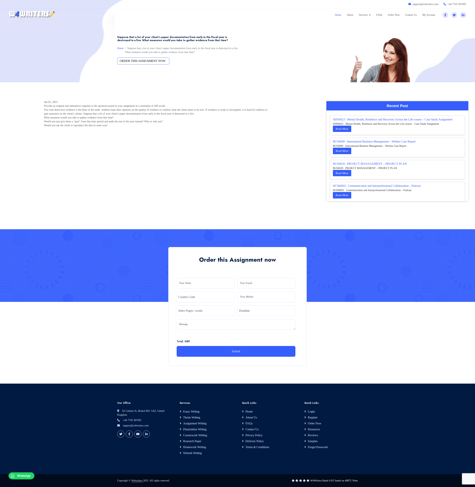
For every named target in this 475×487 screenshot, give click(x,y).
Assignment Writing (195, 423)
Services (363, 15)
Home (338, 15)
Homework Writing (194, 447)
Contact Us (411, 15)
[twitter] (454, 15)
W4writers (137, 480)
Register (312, 417)
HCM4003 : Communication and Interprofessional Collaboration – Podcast (377, 185)
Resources (314, 429)
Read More (342, 128)
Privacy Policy (254, 435)
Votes (355, 480)
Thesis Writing (191, 417)
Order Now (394, 15)
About (350, 15)
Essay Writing (191, 411)
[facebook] (445, 15)
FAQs (379, 15)
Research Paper (192, 441)
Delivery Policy (254, 441)
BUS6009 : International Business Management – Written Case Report (374, 141)
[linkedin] (463, 15)
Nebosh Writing (192, 453)
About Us (251, 417)
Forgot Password (318, 447)
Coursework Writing (195, 435)
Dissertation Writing (195, 429)
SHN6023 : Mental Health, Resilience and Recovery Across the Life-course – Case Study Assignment (392, 119)
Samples (313, 441)
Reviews (313, 435)
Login (311, 411)
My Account (428, 15)
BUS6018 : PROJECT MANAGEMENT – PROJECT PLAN (370, 163)
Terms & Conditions (257, 447)
